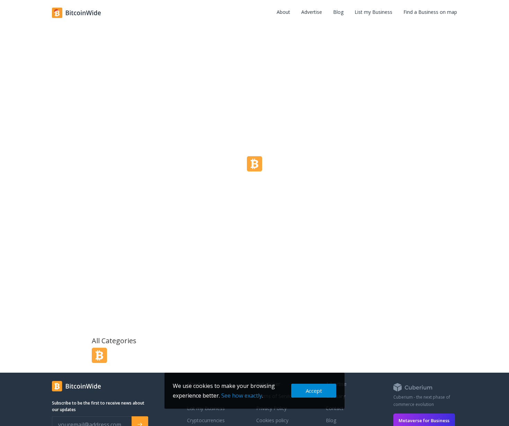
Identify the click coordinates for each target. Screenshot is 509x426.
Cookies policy (272, 420)
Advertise (311, 12)
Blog (338, 12)
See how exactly (241, 395)
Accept (314, 390)
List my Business (373, 12)
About (283, 12)
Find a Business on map (430, 12)
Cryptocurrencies (206, 420)
